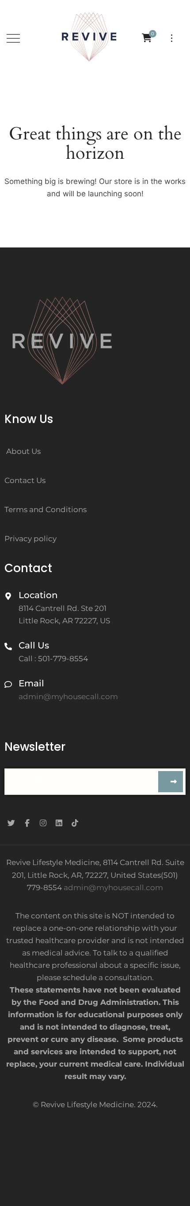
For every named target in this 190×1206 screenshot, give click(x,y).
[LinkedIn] (58, 823)
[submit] (170, 781)
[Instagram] (42, 823)
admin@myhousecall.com (113, 887)
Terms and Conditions (45, 509)
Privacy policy (30, 538)
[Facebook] (27, 823)
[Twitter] (11, 823)
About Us (23, 451)
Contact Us (25, 480)
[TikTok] (74, 823)
